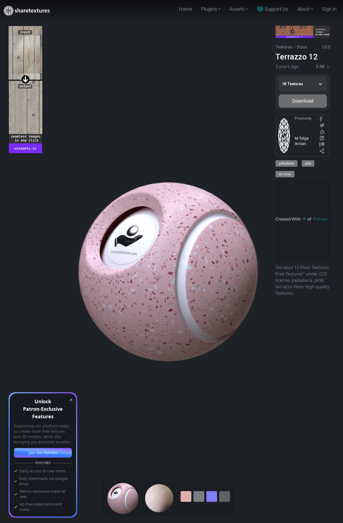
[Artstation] (322, 132)
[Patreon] (322, 145)
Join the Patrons (43, 452)
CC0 (326, 47)
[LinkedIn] (322, 139)
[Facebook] (321, 119)
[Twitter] (322, 126)
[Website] (322, 151)
